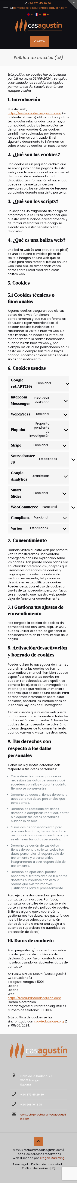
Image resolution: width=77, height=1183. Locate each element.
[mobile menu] (5, 6)
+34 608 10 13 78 (31, 1105)
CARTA (39, 41)
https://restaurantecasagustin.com (34, 113)
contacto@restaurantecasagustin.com (40, 8)
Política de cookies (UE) (38, 1168)
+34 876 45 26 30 (39, 3)
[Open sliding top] (72, 5)
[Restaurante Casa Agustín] (38, 25)
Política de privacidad (46, 1164)
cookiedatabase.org (49, 1021)
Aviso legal (20, 1164)
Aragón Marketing (52, 1158)
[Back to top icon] (38, 1141)
